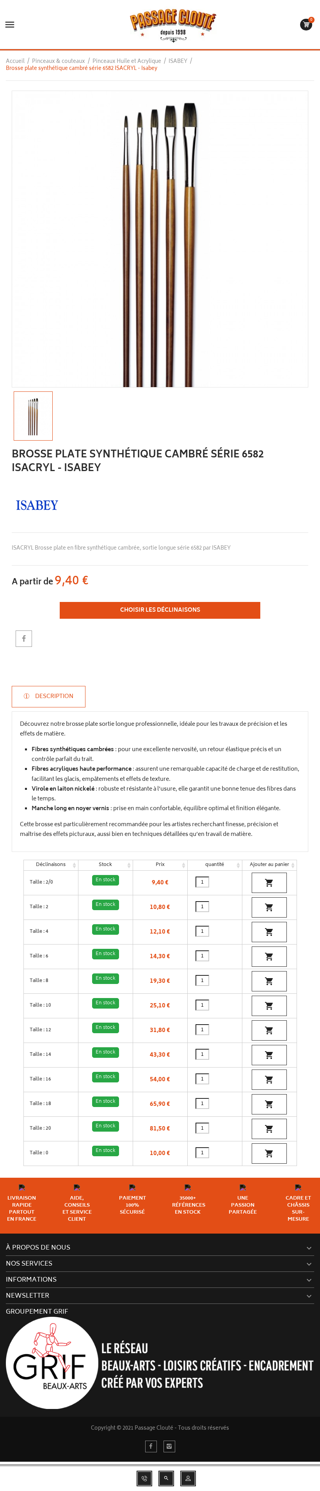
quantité (214, 865)
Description (53, 697)
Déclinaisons (51, 865)
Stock (105, 865)
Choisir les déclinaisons (160, 610)
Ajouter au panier (269, 865)
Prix (160, 865)
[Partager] (24, 638)
